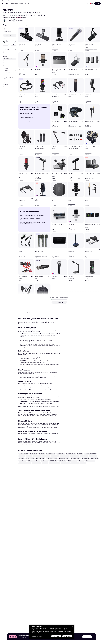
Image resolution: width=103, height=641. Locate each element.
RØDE (21, 360)
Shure (21, 357)
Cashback (37, 415)
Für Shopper (4, 0)
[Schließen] (72, 626)
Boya (21, 364)
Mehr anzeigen (41, 15)
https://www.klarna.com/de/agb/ (73, 315)
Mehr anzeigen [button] (59, 302)
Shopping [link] (8, 7)
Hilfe (28, 3)
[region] (51, 632)
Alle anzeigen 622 (6, 72)
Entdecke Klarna (14, 3)
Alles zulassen (67, 636)
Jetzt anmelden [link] (87, 636)
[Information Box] (26, 25)
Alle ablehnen (56, 636)
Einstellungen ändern (37, 636)
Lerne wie (23, 17)
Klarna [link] (4, 7)
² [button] (91, 49)
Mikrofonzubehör (7, 31)
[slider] (4, 42)
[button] (91, 3)
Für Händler (10, 0)
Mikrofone (6, 29)
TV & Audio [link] (14, 7)
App (25, 3)
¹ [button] (55, 49)
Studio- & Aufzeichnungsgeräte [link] (23, 7)
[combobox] (81, 25)
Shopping (21, 3)
